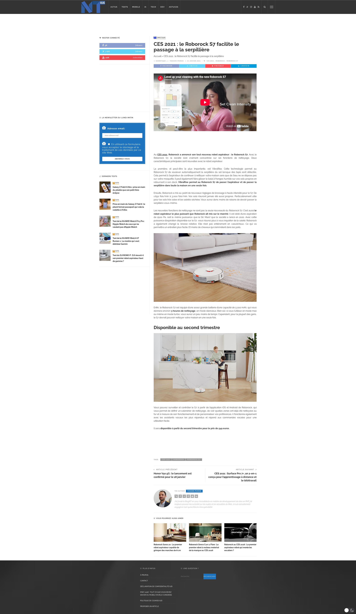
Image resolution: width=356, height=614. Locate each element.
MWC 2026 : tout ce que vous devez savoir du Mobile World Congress (156, 593)
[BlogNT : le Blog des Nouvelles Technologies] (93, 6)
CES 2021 (210, 61)
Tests (116, 183)
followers (138, 45)
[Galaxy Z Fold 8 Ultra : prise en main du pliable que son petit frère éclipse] (105, 187)
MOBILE (136, 7)
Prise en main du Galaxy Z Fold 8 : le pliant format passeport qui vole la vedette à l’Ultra (129, 207)
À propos (144, 575)
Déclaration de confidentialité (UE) (156, 586)
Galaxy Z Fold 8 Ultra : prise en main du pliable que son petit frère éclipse (129, 190)
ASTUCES (173, 7)
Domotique (160, 38)
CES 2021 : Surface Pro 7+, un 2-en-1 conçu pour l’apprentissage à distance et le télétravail (232, 477)
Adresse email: (116, 128)
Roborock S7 (232, 61)
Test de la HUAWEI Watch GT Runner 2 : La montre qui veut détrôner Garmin (126, 241)
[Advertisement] (53, 23)
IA (145, 7)
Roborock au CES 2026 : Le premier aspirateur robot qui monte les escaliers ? (240, 547)
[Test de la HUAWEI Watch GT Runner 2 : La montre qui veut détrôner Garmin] (105, 238)
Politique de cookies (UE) (151, 601)
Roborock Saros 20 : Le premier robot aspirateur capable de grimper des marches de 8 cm (168, 547)
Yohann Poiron (177, 61)
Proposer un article (149, 606)
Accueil (157, 56)
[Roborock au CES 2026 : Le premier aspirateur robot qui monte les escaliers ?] (240, 532)
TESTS (125, 7)
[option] (170, 537)
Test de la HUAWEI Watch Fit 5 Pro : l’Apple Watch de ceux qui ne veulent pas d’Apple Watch (129, 224)
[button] (349, 610)
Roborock (220, 61)
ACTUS (114, 7)
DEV (162, 7)
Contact (144, 581)
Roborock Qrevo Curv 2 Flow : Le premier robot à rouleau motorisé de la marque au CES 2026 (204, 547)
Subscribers (137, 58)
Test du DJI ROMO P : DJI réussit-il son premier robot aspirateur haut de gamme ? (128, 258)
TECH (153, 7)
